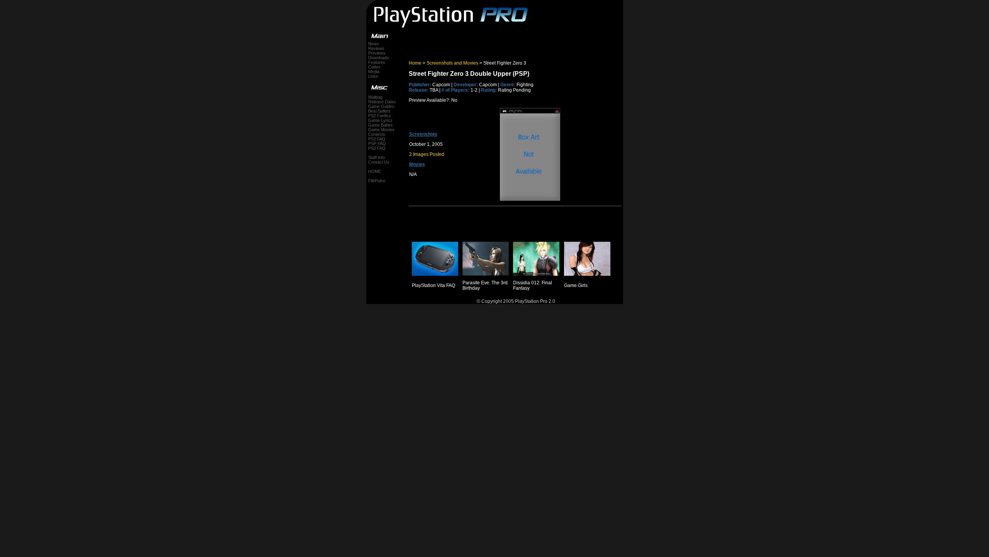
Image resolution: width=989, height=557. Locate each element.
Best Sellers (379, 111)
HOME (374, 171)
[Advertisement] (499, 44)
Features (376, 62)
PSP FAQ (377, 143)
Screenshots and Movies (452, 63)
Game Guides (381, 106)
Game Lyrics (380, 120)
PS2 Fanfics (379, 115)
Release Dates (382, 101)
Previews (377, 53)
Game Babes (380, 125)
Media (373, 71)
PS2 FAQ (377, 139)
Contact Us (378, 162)
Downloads (378, 57)
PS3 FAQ (377, 148)
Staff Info (376, 157)
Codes (374, 67)
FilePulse (376, 180)
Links (373, 76)
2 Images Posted (426, 154)
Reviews (376, 48)
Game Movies (381, 129)
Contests (376, 134)
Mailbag (375, 97)
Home (415, 63)
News (373, 43)
